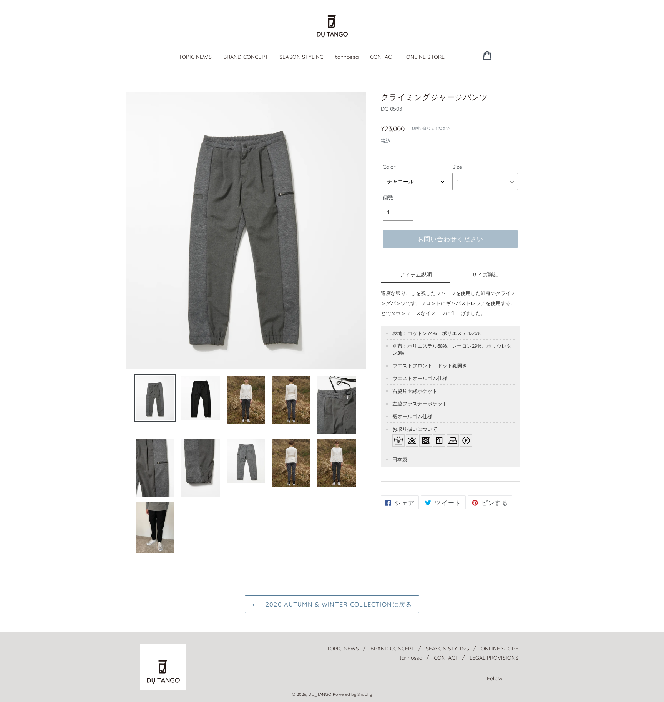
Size (457, 166)
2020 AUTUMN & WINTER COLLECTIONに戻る (338, 604)
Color (389, 166)
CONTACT (382, 57)
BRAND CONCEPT (245, 57)
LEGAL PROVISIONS (494, 657)
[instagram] (515, 55)
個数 (388, 197)
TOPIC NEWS (195, 57)
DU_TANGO (319, 694)
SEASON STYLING (301, 57)
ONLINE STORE (425, 57)
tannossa (346, 57)
